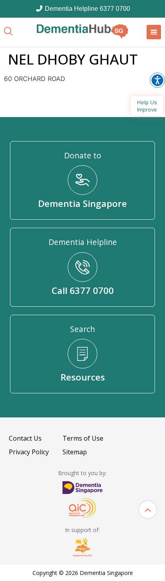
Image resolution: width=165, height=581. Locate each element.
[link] (82, 31)
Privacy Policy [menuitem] (29, 452)
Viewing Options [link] (157, 80)
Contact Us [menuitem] (25, 438)
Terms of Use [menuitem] (82, 438)
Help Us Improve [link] (147, 106)
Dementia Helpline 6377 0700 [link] (86, 8)
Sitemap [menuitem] (74, 452)
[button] (148, 509)
